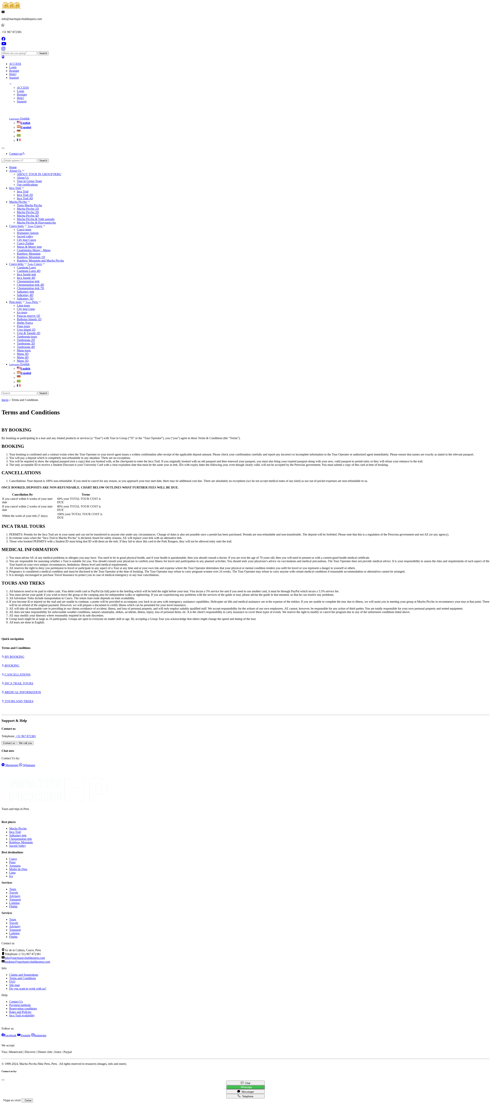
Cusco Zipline (25, 243)
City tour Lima (26, 309)
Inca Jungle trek (26, 274)
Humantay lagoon (28, 233)
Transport (15, 899)
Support (14, 77)
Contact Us (16, 1001)
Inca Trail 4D (25, 198)
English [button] (19, 118)
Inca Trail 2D (25, 195)
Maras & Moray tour (29, 246)
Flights (13, 906)
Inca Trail (22, 191)
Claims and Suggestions (23, 974)
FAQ (12, 981)
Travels (13, 892)
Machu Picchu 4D (28, 215)
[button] (3, 57)
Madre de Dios (18, 869)
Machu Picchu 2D (28, 212)
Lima (12, 872)
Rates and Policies (20, 1012)
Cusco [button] (35, 226)
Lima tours (23, 305)
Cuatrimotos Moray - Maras (33, 250)
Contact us (9, 743)
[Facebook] (3, 39)
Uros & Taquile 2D (28, 333)
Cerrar (27, 1100)
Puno (12, 862)
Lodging (14, 903)
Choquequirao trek (28, 281)
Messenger (247, 1091)
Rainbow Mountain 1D (31, 257)
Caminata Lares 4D (28, 271)
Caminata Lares (26, 267)
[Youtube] (4, 45)
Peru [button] (32, 302)
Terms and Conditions (22, 978)
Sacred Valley (17, 845)
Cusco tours (24, 229)
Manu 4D (23, 357)
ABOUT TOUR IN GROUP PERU (39, 174)
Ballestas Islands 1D (29, 319)
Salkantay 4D (25, 295)
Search (43, 53)
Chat (247, 1083)
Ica (11, 876)
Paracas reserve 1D (28, 315)
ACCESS (15, 63)
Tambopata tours (27, 336)
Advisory (15, 896)
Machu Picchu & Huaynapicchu (36, 222)
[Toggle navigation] (3, 148)
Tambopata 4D (26, 347)
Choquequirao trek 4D (30, 284)
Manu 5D (23, 360)
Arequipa (15, 865)
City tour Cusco (26, 239)
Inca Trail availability (22, 1015)
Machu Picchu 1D (28, 208)
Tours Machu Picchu (29, 205)
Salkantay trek (25, 291)
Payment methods (20, 1005)
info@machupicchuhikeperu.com (25, 957)
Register (14, 70)
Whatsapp (245, 1087)
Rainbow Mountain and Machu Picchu (40, 260)
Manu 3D (23, 353)
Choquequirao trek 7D (30, 288)
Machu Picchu (18, 828)
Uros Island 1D (26, 329)
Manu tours (24, 350)
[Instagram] (3, 49)
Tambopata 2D (26, 340)
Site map (14, 985)
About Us (23, 177)
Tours (12, 889)
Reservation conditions (23, 1008)
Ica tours (22, 312)
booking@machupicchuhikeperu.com (27, 961)
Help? (12, 74)
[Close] (3, 1079)
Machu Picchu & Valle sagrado (35, 219)
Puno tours (23, 326)
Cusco (13, 858)
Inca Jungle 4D (26, 277)
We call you (25, 743)
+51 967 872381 (25, 736)
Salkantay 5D (25, 298)
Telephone (247, 1096)
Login (12, 67)
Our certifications (27, 184)
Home (13, 167)
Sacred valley (25, 236)
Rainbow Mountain (28, 253)
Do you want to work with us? (27, 988)
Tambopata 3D (26, 343)
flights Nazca (25, 322)
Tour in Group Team (29, 181)
